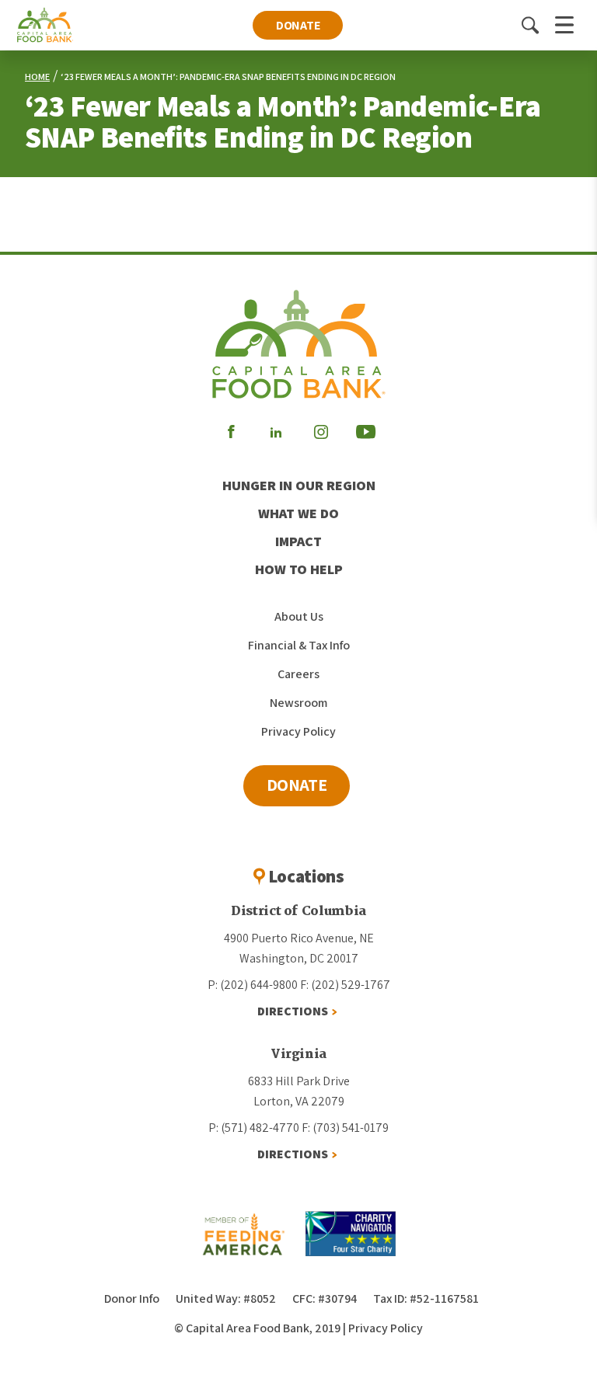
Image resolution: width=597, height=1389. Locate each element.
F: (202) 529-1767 (345, 984)
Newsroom (298, 702)
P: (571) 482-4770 (253, 1127)
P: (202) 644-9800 (253, 984)
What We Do (298, 513)
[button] (530, 25)
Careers (298, 674)
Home (37, 76)
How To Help (299, 569)
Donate (298, 25)
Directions (292, 1011)
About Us (298, 616)
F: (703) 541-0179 (345, 1127)
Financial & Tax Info (299, 645)
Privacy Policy (298, 731)
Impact (298, 541)
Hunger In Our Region (298, 485)
